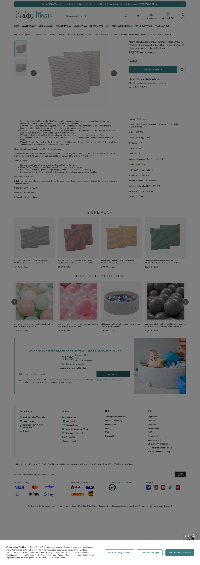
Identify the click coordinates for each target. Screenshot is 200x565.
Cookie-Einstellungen (149, 552)
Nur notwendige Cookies (119, 552)
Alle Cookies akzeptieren (180, 552)
